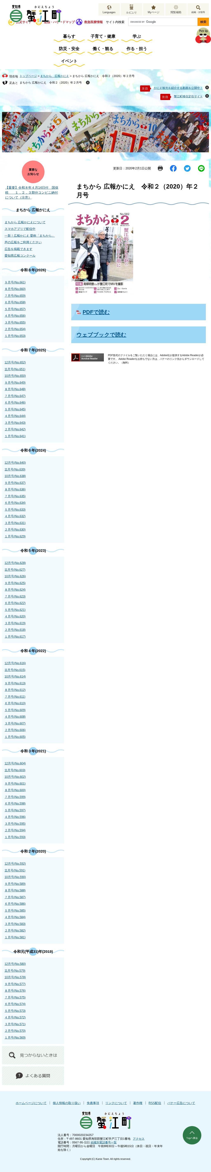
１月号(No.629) (15, 536)
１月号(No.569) (15, 1037)
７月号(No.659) (15, 295)
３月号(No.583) (15, 924)
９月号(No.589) (15, 883)
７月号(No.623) (15, 596)
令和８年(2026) (33, 270)
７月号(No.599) (15, 797)
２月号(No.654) (15, 329)
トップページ (28, 76)
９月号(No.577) (15, 984)
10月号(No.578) (15, 977)
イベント (69, 61)
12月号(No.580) (15, 964)
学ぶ (137, 36)
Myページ (153, 12)
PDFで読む (96, 312)
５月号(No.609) (15, 710)
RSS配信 (155, 1103)
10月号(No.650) (15, 375)
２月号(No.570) (15, 1030)
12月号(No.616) (15, 663)
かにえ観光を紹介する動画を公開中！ (178, 88)
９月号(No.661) (15, 282)
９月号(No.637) (15, 483)
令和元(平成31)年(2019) (33, 951)
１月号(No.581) (15, 937)
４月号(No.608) (15, 716)
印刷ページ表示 (160, 168)
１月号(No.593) (15, 837)
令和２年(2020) (33, 851)
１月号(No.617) (15, 636)
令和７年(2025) (33, 350)
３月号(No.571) (15, 1024)
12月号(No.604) (15, 763)
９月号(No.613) (15, 683)
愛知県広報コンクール (20, 255)
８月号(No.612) (15, 690)
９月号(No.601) (15, 783)
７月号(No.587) (15, 897)
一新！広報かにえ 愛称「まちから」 (30, 235)
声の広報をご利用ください (23, 242)
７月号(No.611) (15, 696)
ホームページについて (31, 1103)
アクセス (138, 1138)
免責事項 (93, 1103)
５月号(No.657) (15, 309)
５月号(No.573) (15, 1010)
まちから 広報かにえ (54, 76)
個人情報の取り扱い (67, 1103)
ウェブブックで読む (101, 335)
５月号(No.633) (15, 509)
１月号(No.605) (15, 737)
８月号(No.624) (15, 589)
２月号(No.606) (15, 730)
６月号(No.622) (15, 603)
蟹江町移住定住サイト (188, 96)
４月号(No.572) (15, 1017)
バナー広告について (181, 1103)
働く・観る (103, 48)
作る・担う (137, 48)
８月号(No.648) (15, 389)
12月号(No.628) (15, 563)
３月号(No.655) (15, 322)
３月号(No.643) (15, 422)
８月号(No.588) (15, 890)
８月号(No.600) (15, 790)
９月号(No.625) (15, 583)
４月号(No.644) (15, 416)
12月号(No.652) (15, 362)
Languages (109, 12)
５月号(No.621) (15, 610)
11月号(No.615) (15, 670)
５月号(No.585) (15, 910)
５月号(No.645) (15, 409)
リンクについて (116, 1103)
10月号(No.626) (15, 576)
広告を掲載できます (18, 249)
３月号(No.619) (15, 623)
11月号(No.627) (15, 569)
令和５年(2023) (33, 551)
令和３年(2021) (33, 751)
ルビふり (131, 12)
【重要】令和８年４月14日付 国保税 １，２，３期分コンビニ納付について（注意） (31, 192)
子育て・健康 (103, 36)
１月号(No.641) (15, 436)
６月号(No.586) (15, 903)
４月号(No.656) (15, 315)
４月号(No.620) (15, 616)
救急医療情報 (93, 22)
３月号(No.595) (15, 823)
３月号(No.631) (15, 523)
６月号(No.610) (15, 703)
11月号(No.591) (15, 870)
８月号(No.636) (15, 489)
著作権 (137, 1103)
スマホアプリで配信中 (20, 229)
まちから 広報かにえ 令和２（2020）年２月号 (51, 82)
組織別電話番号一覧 (104, 1142)
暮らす (69, 36)
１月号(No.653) (15, 336)
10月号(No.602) (15, 776)
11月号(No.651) (15, 369)
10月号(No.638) (15, 476)
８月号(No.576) (15, 990)
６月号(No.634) (15, 502)
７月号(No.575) (15, 997)
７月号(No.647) (15, 396)
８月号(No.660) (15, 289)
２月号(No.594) (15, 830)
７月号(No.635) (15, 496)
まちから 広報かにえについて (25, 222)
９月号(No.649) (15, 382)
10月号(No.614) (15, 676)
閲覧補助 (176, 12)
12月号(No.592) (15, 863)
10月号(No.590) (15, 877)
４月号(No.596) (15, 817)
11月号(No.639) (15, 469)
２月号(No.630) (15, 529)
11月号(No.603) (15, 770)
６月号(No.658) (15, 302)
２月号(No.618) (15, 629)
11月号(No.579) (15, 970)
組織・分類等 (198, 12)
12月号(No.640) (15, 462)
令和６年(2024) (33, 450)
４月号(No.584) (15, 917)
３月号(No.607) (15, 723)
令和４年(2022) (33, 651)
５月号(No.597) (15, 810)
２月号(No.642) (15, 429)
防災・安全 (69, 48)
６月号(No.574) (15, 1004)
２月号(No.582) (15, 930)
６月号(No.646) (15, 402)
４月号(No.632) (15, 516)
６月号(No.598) (15, 803)
